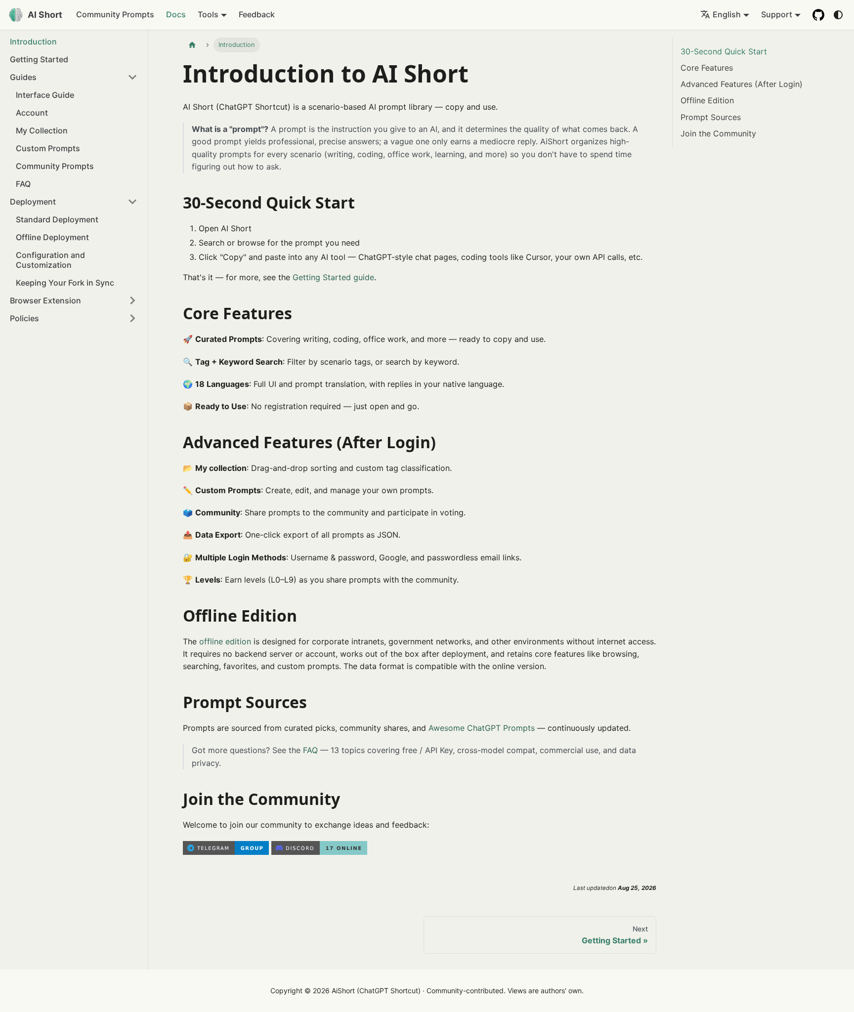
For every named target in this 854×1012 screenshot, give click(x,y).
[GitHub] (818, 15)
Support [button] (776, 14)
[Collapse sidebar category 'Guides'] (132, 77)
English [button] (727, 14)
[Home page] (192, 45)
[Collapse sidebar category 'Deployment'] (132, 202)
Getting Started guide (333, 277)
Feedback (257, 14)
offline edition (225, 641)
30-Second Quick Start (724, 51)
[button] (73, 318)
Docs (176, 14)
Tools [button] (208, 14)
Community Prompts (115, 14)
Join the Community (718, 133)
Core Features (707, 68)
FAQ (310, 750)
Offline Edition (707, 100)
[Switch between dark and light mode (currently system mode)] (838, 15)
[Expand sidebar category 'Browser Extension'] (132, 300)
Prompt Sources (711, 117)
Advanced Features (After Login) (742, 84)
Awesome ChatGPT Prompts (481, 728)
